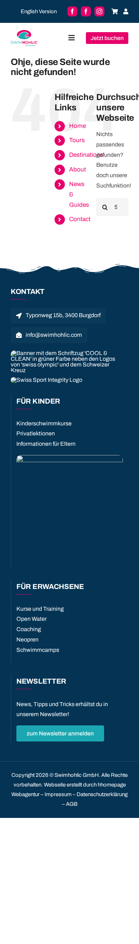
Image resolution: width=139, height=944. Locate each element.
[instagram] (99, 11)
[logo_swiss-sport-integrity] (46, 380)
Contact (80, 219)
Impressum (58, 794)
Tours (77, 140)
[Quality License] (69, 458)
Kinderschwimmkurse (44, 423)
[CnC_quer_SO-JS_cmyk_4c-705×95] (67, 353)
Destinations (86, 154)
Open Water (31, 619)
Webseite (55, 785)
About (77, 169)
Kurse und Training (40, 609)
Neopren (27, 639)
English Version (39, 11)
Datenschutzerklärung (102, 794)
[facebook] (72, 11)
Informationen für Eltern (46, 444)
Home (77, 126)
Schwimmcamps (37, 650)
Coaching (28, 629)
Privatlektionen (35, 433)
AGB (71, 804)
